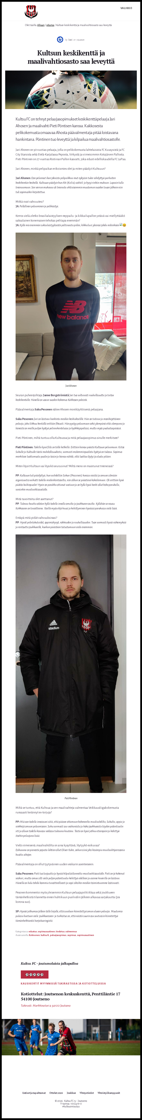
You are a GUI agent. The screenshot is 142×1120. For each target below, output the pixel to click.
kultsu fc (45, 935)
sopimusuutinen (46, 931)
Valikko (126, 8)
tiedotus (60, 931)
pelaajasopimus (58, 935)
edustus (33, 931)
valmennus (71, 931)
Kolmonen (34, 935)
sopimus (71, 935)
